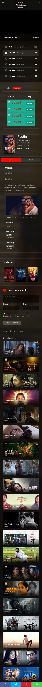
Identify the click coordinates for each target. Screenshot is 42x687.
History (26, 148)
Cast (31, 160)
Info (11, 160)
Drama (19, 148)
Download (17, 88)
